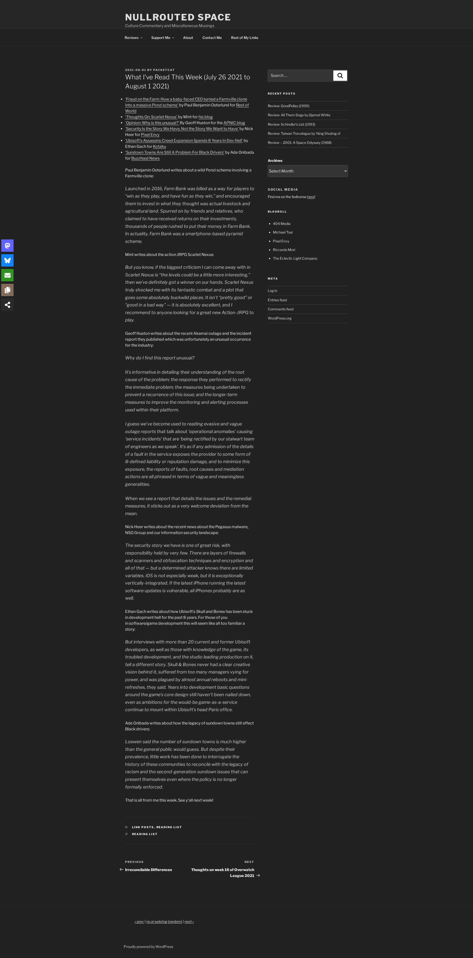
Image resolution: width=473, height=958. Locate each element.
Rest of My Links (244, 50)
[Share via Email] (7, 275)
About (188, 50)
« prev (139, 933)
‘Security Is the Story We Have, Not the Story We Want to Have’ (182, 140)
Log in (272, 303)
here (310, 209)
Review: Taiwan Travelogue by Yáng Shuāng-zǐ (304, 145)
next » (189, 933)
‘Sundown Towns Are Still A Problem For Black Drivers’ (174, 164)
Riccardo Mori (284, 262)
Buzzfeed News (145, 170)
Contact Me (212, 50)
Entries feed (277, 312)
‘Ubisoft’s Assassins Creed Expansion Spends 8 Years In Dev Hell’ (184, 152)
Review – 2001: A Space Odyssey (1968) (300, 154)
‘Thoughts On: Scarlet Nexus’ (151, 129)
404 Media (281, 236)
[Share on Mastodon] (7, 245)
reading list (145, 846)
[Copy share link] (7, 290)
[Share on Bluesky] (7, 260)
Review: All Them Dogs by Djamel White (299, 127)
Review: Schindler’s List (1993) (291, 136)
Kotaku (159, 158)
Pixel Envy (150, 146)
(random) (175, 933)
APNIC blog (234, 135)
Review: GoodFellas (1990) (288, 118)
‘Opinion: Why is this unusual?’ (152, 135)
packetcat (164, 82)
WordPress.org (279, 330)
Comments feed (280, 321)
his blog (206, 129)
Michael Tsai (283, 244)
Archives (275, 172)
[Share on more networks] (7, 305)
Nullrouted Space (178, 17)
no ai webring (156, 933)
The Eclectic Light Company (295, 270)
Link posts (143, 839)
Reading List (169, 839)
